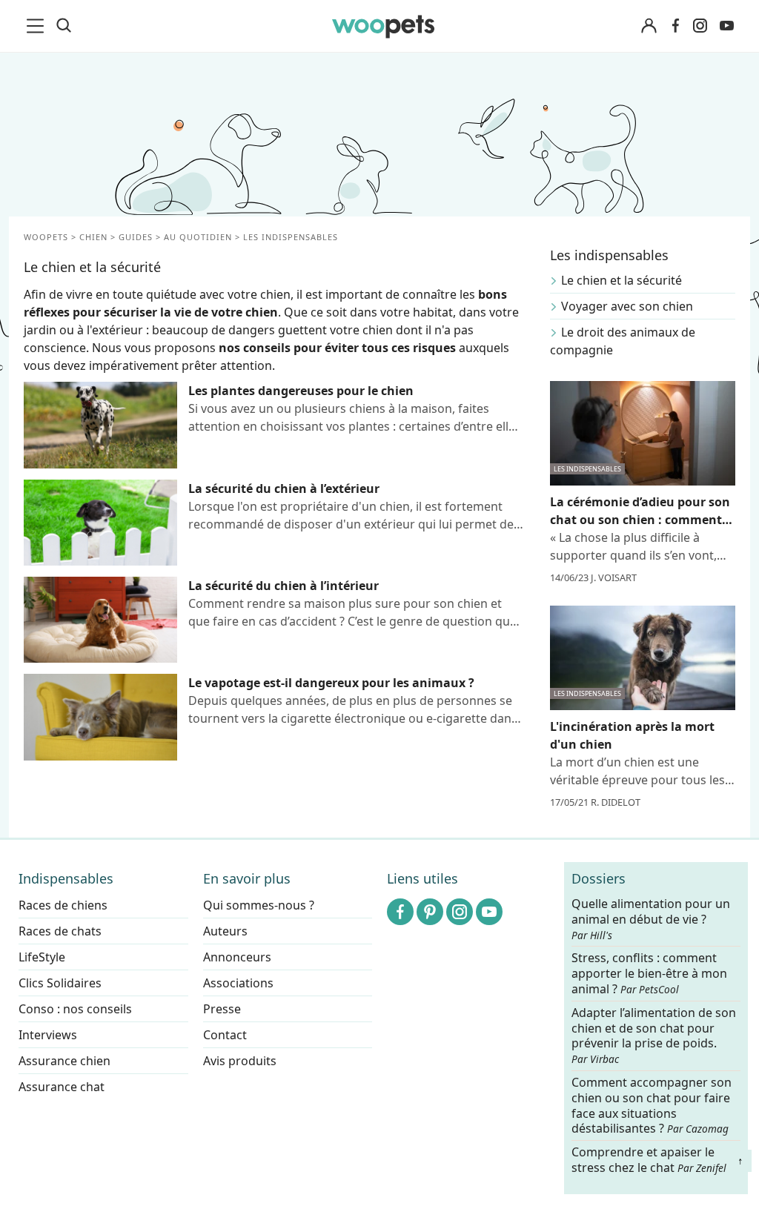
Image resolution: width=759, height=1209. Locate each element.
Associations (238, 983)
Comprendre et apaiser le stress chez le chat (648, 1160)
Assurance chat (62, 1087)
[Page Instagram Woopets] (699, 26)
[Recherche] (63, 26)
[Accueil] (383, 26)
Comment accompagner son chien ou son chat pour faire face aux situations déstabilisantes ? (651, 1105)
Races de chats (60, 931)
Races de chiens (63, 905)
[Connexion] (648, 26)
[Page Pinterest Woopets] (430, 911)
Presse (222, 1009)
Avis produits (239, 1061)
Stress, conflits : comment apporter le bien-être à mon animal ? (649, 974)
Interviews (48, 1035)
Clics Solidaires (60, 983)
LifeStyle (42, 957)
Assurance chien (64, 1061)
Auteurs (225, 931)
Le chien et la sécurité (621, 280)
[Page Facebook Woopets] (675, 26)
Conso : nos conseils (75, 1009)
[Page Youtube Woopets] (726, 26)
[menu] (38, 26)
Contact (225, 1035)
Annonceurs (237, 957)
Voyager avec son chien (627, 306)
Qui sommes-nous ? (258, 905)
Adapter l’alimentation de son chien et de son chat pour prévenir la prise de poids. (653, 1035)
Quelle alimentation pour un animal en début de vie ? (650, 919)
